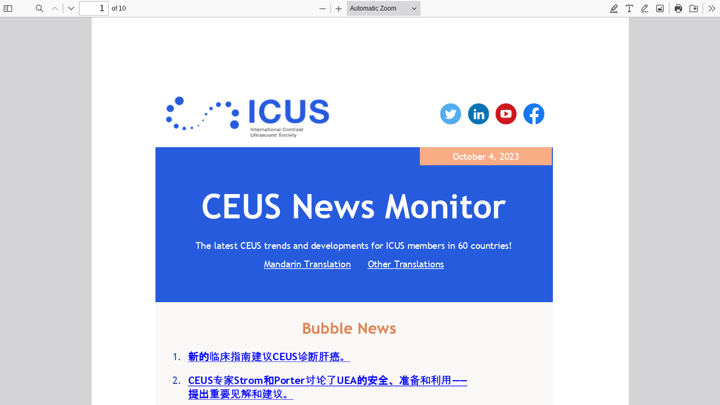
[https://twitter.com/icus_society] (450, 113)
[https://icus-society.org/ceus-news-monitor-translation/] (405, 259)
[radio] (614, 8)
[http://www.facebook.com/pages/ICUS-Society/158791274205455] (533, 113)
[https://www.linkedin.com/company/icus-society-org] (478, 113)
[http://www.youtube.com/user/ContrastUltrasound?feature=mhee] (505, 113)
